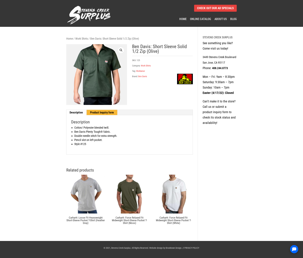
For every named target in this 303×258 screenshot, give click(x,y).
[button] (121, 50)
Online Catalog (200, 19)
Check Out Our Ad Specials (215, 8)
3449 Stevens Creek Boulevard (219, 57)
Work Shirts (81, 38)
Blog (233, 19)
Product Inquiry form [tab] (102, 112)
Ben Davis (142, 76)
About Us (220, 19)
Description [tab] (76, 112)
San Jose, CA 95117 (214, 62)
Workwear (140, 71)
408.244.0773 (220, 68)
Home (183, 19)
